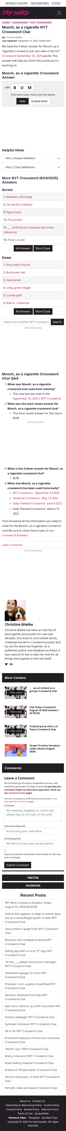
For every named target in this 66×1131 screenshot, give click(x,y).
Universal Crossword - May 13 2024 (35, 498)
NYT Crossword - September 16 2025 (36, 493)
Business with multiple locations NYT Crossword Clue (28, 942)
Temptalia (34, 1117)
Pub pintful (15, 220)
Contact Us (38, 1101)
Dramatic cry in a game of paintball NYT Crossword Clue (30, 986)
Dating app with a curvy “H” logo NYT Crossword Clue (28, 953)
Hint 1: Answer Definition (20, 158)
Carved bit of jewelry (19, 204)
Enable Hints (39, 101)
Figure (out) (13, 212)
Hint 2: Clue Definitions (20, 167)
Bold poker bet (15, 272)
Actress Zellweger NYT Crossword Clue (29, 1017)
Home (5, 22)
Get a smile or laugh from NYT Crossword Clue (31, 931)
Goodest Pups (50, 1117)
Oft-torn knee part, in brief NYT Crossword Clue (32, 1079)
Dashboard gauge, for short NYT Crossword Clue (26, 975)
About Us (25, 1101)
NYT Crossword (41, 22)
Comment (9, 805)
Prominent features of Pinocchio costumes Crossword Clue (32, 1040)
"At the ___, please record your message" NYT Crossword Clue (31, 964)
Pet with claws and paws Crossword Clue (31, 1088)
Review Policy (31, 1109)
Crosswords (39, 3)
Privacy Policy (14, 1109)
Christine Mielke (14, 37)
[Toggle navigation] (59, 13)
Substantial (13, 280)
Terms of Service (21, 801)
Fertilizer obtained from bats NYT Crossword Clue (26, 997)
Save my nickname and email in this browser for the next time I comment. (32, 856)
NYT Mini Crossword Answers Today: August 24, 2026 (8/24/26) (28, 905)
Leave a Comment (12, 544)
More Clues (43, 248)
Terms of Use (25, 1113)
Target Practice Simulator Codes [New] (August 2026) (44, 748)
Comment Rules (17, 792)
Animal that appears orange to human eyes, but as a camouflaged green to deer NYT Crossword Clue (33, 918)
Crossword (20, 22)
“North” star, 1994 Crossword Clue (26, 1049)
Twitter (33, 878)
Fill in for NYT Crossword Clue (24, 1031)
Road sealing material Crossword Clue (29, 1063)
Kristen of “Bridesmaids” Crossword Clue (31, 1070)
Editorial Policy (49, 1109)
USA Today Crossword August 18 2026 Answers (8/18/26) (43, 710)
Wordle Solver (17, 3)
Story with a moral (18, 265)
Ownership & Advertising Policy (24, 1105)
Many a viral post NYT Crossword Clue (29, 1056)
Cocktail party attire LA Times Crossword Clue (43, 728)
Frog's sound (16, 240)
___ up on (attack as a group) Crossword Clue (43, 689)
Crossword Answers (15, 535)
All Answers (23, 248)
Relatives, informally (19, 197)
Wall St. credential (17, 303)
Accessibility (42, 1113)
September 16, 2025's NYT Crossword (37, 398)
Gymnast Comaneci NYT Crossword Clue (31, 1024)
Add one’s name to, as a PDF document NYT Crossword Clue (33, 1008)
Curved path (14, 295)
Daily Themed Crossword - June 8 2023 (37, 503)
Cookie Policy (51, 1105)
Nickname (14, 826)
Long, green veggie (18, 288)
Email (12, 838)
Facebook (33, 885)
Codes (56, 3)
